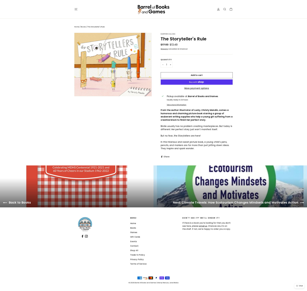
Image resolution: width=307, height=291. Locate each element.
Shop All (134, 250)
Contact (134, 246)
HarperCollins (168, 34)
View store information (176, 105)
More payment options (196, 88)
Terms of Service (138, 263)
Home (76, 27)
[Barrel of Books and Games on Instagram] (86, 236)
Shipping (164, 49)
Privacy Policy (137, 259)
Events (133, 241)
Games (133, 232)
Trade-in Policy (137, 255)
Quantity (166, 60)
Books (83, 27)
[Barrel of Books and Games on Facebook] (82, 236)
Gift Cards (135, 237)
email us (203, 226)
